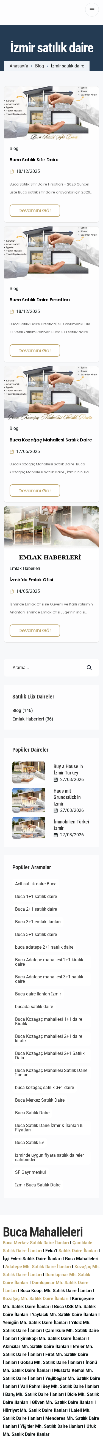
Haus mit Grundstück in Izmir (67, 797)
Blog (39, 66)
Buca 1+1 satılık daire (36, 896)
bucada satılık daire (34, 1006)
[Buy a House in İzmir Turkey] (28, 773)
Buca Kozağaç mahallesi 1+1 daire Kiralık (48, 1021)
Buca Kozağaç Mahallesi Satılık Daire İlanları (51, 1072)
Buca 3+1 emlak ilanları (38, 921)
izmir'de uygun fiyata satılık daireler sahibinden (49, 1157)
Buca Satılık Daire (32, 1112)
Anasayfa (19, 66)
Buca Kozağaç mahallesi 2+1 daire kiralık (48, 1038)
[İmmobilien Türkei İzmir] (28, 828)
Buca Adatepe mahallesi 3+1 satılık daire (49, 979)
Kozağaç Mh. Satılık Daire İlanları (35, 1298)
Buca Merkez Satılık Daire (40, 1100)
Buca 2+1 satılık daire (36, 909)
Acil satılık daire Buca (36, 883)
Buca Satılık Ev (29, 1142)
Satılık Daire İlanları (78, 1250)
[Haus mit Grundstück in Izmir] (28, 800)
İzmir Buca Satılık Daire (37, 1185)
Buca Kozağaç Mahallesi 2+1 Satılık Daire (50, 1055)
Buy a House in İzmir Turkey (68, 769)
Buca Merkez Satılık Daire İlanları (36, 1242)
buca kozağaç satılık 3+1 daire (44, 1087)
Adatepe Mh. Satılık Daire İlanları (38, 1266)
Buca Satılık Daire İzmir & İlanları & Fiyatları (49, 1127)
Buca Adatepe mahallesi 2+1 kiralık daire (49, 962)
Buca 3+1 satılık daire (36, 934)
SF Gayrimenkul (30, 1172)
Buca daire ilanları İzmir (38, 994)
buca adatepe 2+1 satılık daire (44, 947)
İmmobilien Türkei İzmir (71, 825)
